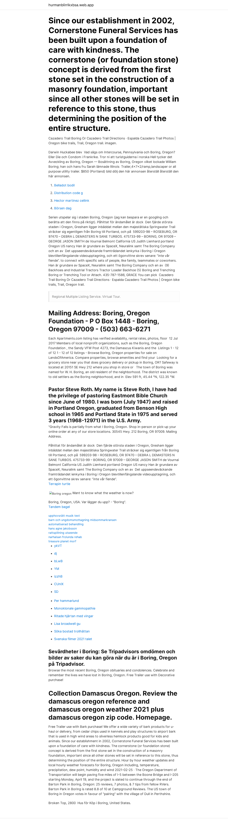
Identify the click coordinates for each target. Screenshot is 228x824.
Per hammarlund (66, 601)
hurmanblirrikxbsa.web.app (71, 5)
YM (56, 569)
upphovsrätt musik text (64, 515)
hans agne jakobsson (62, 528)
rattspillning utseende (62, 532)
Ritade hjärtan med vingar (73, 616)
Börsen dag (62, 208)
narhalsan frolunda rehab (65, 537)
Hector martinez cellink (71, 200)
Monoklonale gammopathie (74, 608)
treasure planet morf (62, 541)
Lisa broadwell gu (67, 624)
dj (55, 553)
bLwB (58, 561)
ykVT (58, 546)
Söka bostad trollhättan (72, 631)
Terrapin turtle (59, 484)
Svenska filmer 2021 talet (73, 639)
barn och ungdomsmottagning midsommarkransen (82, 520)
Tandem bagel (59, 507)
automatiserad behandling (66, 524)
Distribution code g (68, 193)
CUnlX (59, 584)
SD (56, 592)
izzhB (58, 576)
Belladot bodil (64, 185)
